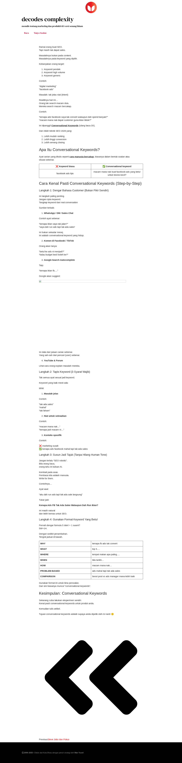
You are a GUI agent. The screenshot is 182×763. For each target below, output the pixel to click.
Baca (26, 32)
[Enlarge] (140, 283)
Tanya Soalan (40, 32)
